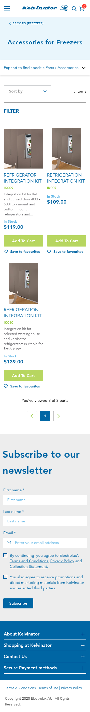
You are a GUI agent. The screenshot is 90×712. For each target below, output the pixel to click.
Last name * (13, 511)
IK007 (51, 188)
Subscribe (18, 603)
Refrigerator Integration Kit (23, 178)
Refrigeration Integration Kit (66, 178)
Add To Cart (23, 241)
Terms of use (48, 688)
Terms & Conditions (20, 688)
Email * (9, 532)
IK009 (8, 188)
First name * (13, 490)
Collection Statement (28, 566)
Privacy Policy (62, 561)
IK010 (8, 322)
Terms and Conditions (29, 561)
